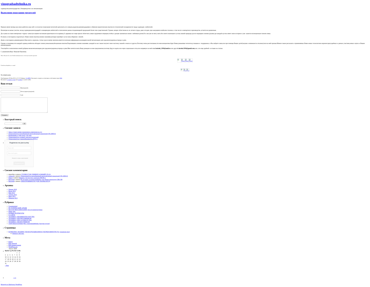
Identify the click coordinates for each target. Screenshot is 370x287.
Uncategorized (12, 206)
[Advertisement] (185, 20)
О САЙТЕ (28, 78)
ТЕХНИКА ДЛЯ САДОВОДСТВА (20, 220)
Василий (11, 179)
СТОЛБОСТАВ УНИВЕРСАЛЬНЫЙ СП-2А (36, 174)
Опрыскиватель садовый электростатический (23, 137)
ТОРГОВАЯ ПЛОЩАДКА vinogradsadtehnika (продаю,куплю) (29, 223)
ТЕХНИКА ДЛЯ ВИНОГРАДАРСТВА (21, 216)
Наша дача (11, 211)
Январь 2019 (12, 189)
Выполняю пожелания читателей (18, 12)
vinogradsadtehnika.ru (16, 3)
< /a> (14, 278)
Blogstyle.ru (5, 284)
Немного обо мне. (18, 233)
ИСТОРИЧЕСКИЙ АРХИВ (17, 208)
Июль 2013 (12, 191)
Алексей (11, 176)
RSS (61, 78)
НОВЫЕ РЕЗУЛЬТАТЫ (16, 213)
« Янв (7, 265)
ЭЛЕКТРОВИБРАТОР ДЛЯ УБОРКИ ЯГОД (35, 181)
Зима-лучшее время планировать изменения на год (25, 132)
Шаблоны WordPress (15, 284)
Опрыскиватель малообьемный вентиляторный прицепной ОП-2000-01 (32, 134)
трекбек (20, 79)
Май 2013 (11, 193)
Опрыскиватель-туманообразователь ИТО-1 (23, 139)
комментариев (14, 245)
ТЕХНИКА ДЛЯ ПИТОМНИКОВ (19, 218)
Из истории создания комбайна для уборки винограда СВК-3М (41, 179)
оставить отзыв (11, 79)
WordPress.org (12, 247)
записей (12, 243)
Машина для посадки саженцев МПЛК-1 (32, 178)
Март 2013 (11, 196)
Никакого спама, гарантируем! (20, 158)
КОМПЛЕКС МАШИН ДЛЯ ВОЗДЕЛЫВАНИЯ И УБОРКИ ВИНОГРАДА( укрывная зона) (39, 232)
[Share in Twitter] (179, 62)
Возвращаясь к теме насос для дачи (20, 135)
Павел (10, 178)
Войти (10, 242)
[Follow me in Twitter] (182, 71)
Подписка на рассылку (19, 143)
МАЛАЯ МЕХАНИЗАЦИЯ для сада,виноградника (25, 210)
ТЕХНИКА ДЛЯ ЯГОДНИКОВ (19, 222)
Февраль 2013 (13, 198)
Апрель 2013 (12, 194)
